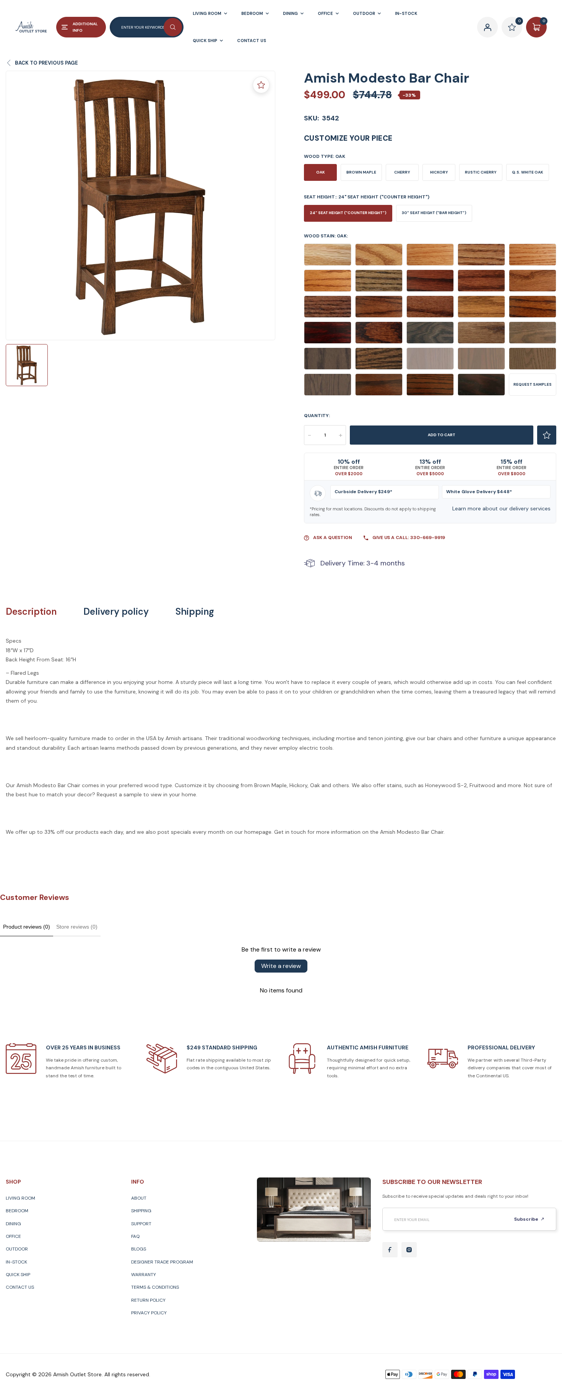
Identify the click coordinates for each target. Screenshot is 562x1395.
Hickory (439, 172)
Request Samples (532, 384)
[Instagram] (409, 1249)
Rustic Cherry (481, 172)
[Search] (173, 27)
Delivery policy (116, 611)
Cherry (402, 172)
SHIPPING (141, 1211)
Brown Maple (361, 172)
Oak (320, 172)
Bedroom (17, 1211)
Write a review (281, 966)
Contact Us (20, 1287)
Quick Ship (18, 1275)
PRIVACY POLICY (149, 1313)
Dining (13, 1224)
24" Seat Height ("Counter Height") (348, 212)
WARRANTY (143, 1275)
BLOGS (138, 1249)
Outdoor (17, 1249)
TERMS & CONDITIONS (155, 1287)
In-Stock (16, 1262)
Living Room (20, 1198)
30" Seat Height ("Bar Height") (434, 212)
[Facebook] (390, 1249)
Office (13, 1236)
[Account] (487, 27)
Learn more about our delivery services (501, 508)
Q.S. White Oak (527, 172)
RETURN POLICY (148, 1300)
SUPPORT (141, 1224)
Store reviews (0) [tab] (76, 927)
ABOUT (138, 1198)
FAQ (135, 1236)
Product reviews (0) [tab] (26, 927)
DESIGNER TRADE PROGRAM (162, 1262)
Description (31, 611)
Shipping (194, 611)
